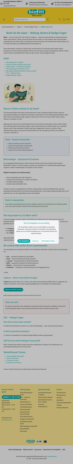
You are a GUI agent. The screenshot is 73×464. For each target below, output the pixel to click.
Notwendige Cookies (48, 241)
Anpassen (35, 241)
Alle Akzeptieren (24, 241)
